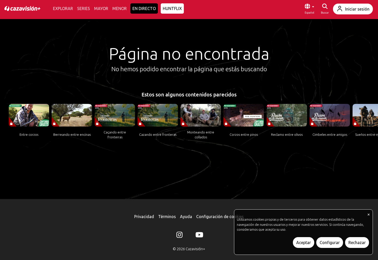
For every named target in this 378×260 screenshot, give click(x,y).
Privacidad (144, 216)
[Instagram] (179, 236)
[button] (309, 9)
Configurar (330, 242)
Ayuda (186, 216)
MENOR (119, 8)
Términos (167, 216)
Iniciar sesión (357, 9)
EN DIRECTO (144, 8)
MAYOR (101, 8)
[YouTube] (198, 236)
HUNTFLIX (172, 8)
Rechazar (357, 242)
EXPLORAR (63, 8)
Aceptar (303, 242)
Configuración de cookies (220, 216)
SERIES (83, 8)
